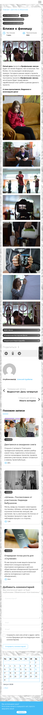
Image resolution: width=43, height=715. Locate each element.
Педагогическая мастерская (13, 19)
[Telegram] (19, 353)
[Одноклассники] (12, 353)
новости (24, 15)
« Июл (5, 688)
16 (36, 669)
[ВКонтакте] (6, 353)
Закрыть (21, 712)
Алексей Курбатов (24, 379)
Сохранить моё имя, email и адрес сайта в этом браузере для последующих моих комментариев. (23, 637)
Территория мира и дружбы (13, 23)
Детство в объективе (11, 15)
